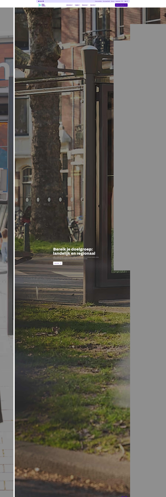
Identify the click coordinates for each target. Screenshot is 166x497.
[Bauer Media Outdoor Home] (42, 5)
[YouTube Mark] (41, 1)
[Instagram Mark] (38, 1)
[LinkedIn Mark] (43, 1)
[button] (122, 1)
